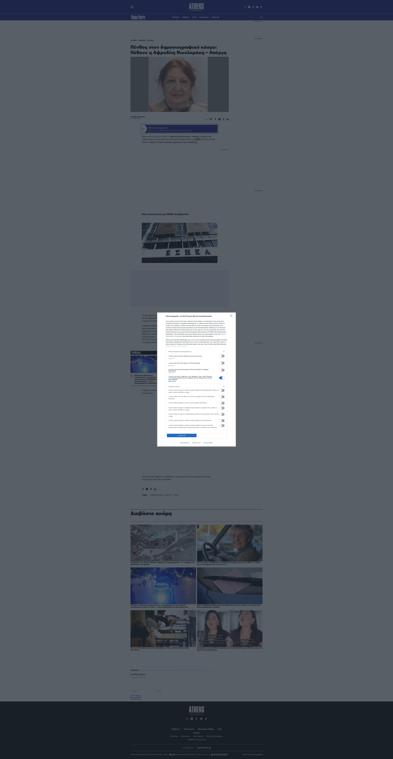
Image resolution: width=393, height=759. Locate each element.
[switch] (222, 356)
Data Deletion (185, 443)
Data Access (196, 443)
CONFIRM (182, 435)
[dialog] (196, 379)
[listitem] (196, 351)
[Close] (232, 316)
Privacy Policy (208, 443)
